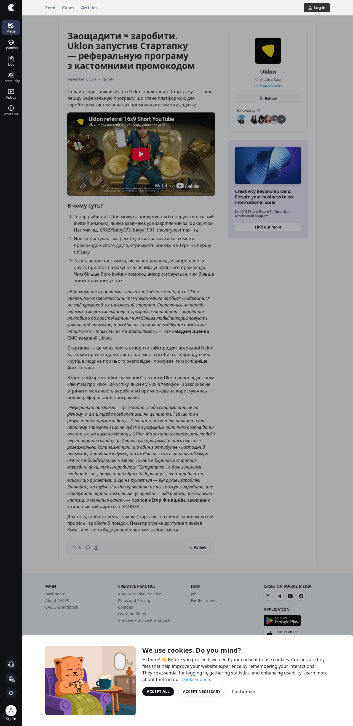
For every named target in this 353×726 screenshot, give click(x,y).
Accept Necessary (202, 691)
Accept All (158, 691)
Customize (243, 692)
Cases (68, 8)
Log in (319, 7)
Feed (50, 8)
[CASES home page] (11, 7)
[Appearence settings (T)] (11, 692)
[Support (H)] (11, 664)
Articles (89, 8)
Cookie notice (195, 679)
